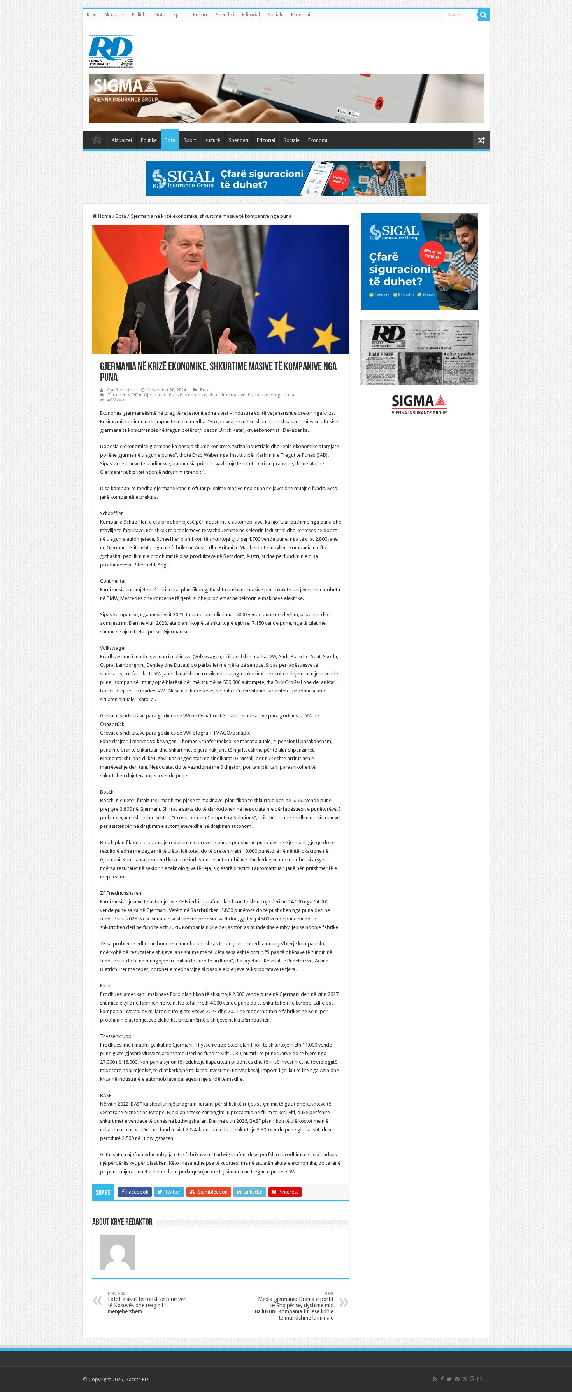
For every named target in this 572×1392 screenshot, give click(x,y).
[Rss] (435, 1379)
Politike (139, 15)
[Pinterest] (457, 1379)
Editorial (251, 15)
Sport (179, 15)
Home (104, 216)
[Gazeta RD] (111, 49)
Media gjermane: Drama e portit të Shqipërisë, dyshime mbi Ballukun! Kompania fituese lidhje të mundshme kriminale (293, 1306)
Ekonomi (300, 15)
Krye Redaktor (120, 390)
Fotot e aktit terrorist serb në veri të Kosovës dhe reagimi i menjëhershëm (147, 1303)
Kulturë (200, 15)
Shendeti (225, 15)
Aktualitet (114, 15)
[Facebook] (442, 1379)
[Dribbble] (465, 1379)
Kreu (92, 15)
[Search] (484, 15)
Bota (160, 15)
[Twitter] (449, 1379)
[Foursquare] (472, 1379)
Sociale (275, 15)
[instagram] (480, 1379)
